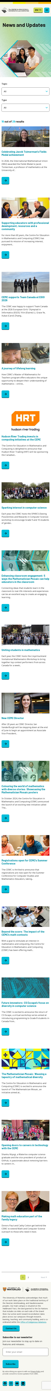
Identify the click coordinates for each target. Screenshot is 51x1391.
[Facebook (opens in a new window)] (5, 1383)
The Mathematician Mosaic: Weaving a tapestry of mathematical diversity (24, 1075)
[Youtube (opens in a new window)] (17, 1383)
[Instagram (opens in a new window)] (11, 1383)
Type (4, 100)
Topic (4, 83)
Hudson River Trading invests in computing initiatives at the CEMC (21, 438)
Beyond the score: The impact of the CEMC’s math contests (23, 933)
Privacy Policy (36, 1371)
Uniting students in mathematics (21, 649)
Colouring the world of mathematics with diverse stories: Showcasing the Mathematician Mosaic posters (23, 789)
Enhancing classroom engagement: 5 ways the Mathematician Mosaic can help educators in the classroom (25, 578)
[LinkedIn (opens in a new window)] (23, 1383)
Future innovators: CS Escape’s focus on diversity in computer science (25, 1004)
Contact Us (11, 1328)
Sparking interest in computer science (24, 507)
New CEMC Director (13, 718)
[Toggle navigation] (46, 10)
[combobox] (25, 91)
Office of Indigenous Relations (33, 1322)
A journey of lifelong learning (18, 368)
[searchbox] (25, 91)
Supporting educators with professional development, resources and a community (25, 226)
